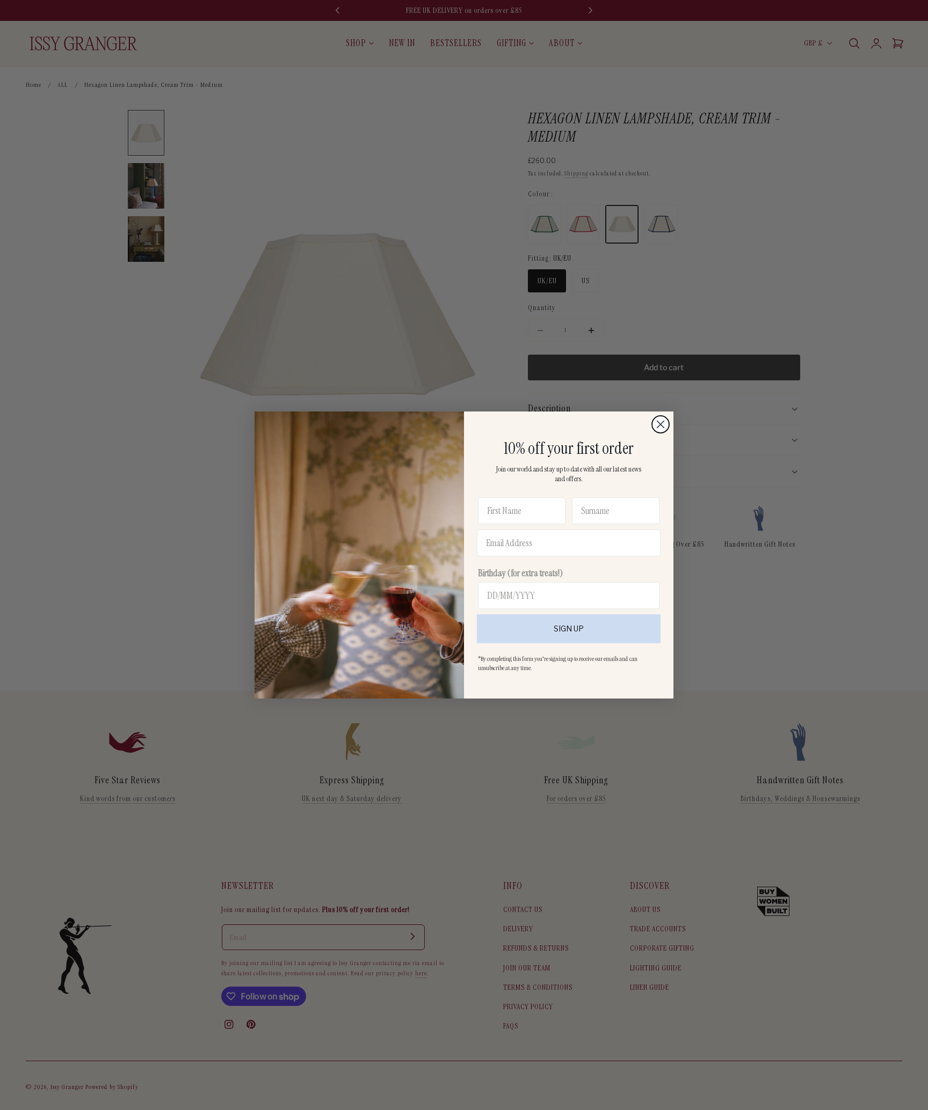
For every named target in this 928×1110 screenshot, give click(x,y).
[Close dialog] (660, 424)
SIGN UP (569, 628)
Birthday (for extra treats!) (520, 573)
